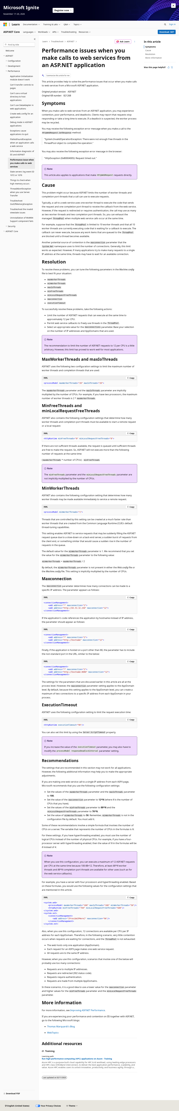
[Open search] (165, 24)
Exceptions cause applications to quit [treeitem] (19, 132)
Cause (148, 50)
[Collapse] (34, 39)
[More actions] (134, 41)
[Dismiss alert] (173, 5)
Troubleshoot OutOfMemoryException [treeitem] (21, 202)
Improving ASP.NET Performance (87, 1010)
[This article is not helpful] (172, 67)
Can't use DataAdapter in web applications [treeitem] (22, 107)
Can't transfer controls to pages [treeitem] (21, 86)
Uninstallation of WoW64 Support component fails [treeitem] (21, 219)
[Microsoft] (5, 24)
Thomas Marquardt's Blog (61, 1026)
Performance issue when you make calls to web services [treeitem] (22, 163)
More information (153, 57)
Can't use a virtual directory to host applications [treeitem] (18, 96)
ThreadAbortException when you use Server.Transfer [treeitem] (20, 192)
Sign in (172, 24)
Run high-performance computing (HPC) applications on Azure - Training (77, 1058)
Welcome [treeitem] (10, 50)
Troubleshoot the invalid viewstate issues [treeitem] (21, 211)
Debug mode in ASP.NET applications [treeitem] (21, 124)
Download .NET (166, 32)
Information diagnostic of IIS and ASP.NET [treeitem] (22, 153)
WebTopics (53, 1032)
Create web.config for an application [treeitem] (21, 115)
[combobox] (19, 44)
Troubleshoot (57, 41)
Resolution (150, 54)
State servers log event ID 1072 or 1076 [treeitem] (22, 173)
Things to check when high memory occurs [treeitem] (20, 182)
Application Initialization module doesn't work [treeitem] (21, 78)
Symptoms (150, 46)
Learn (45, 41)
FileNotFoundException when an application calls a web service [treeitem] (22, 142)
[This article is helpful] (168, 67)
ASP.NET (70, 41)
